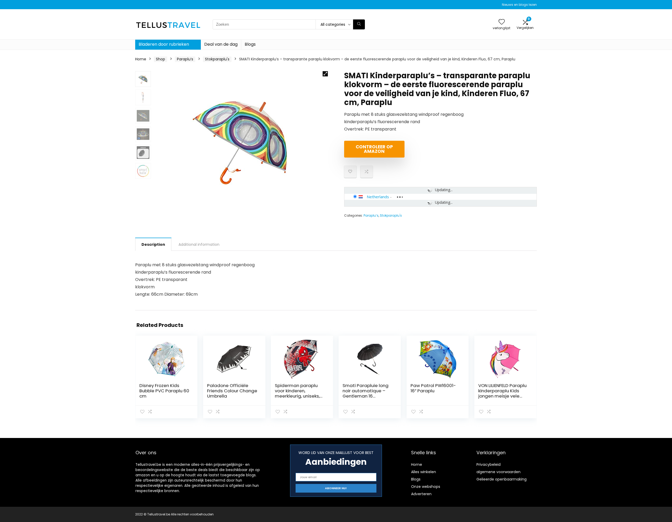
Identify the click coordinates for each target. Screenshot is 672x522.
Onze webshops (425, 486)
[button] (325, 73)
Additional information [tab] (198, 244)
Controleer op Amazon (374, 149)
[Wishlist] (501, 22)
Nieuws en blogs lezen (519, 4)
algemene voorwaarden (498, 471)
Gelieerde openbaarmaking (501, 479)
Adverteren (421, 494)
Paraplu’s (185, 59)
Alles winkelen (423, 471)
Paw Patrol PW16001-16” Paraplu (433, 388)
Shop (160, 59)
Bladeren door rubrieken (164, 44)
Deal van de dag (221, 44)
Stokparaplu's (217, 59)
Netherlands (378, 196)
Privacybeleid (488, 464)
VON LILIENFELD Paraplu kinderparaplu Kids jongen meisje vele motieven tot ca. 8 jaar (503, 393)
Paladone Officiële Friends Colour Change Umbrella (232, 390)
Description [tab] (153, 244)
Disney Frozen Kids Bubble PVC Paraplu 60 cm (164, 390)
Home (140, 59)
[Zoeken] (359, 24)
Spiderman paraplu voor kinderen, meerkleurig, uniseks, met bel (297, 393)
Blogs (250, 44)
